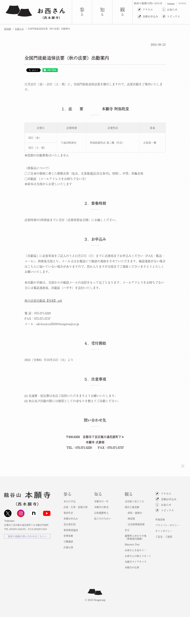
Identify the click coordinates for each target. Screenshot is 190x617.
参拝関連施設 (70, 530)
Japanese (171, 3)
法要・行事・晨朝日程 (75, 507)
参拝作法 (68, 512)
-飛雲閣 (130, 518)
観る (129, 494)
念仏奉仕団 (69, 524)
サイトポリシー (163, 531)
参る (67, 494)
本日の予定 (69, 501)
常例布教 (68, 535)
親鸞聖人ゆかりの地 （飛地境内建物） (135, 537)
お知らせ (172, 9)
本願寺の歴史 (101, 507)
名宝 (127, 530)
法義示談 (68, 547)
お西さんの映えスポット (138, 556)
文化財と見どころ (134, 501)
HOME (7, 28)
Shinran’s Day (132, 544)
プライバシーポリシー (167, 525)
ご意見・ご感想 (163, 536)
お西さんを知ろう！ (135, 550)
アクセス (147, 9)
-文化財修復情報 (135, 524)
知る (98, 494)
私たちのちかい (102, 518)
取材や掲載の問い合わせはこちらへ (27, 536)
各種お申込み (150, 16)
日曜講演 (68, 541)
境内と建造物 (132, 507)
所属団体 (160, 519)
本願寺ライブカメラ (135, 561)
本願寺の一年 (101, 501)
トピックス (173, 16)
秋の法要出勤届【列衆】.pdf (43, 300)
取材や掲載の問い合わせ (148, 3)
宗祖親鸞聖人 (101, 512)
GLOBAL (182, 3)
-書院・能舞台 (133, 512)
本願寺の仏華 (132, 567)
